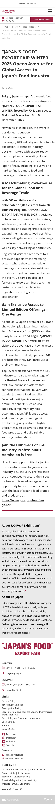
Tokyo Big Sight (13, 673)
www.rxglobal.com (12, 591)
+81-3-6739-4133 (14, 758)
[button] (41, 19)
